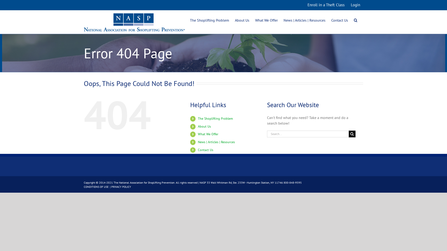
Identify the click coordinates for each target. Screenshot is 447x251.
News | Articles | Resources (216, 142)
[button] (355, 19)
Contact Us (205, 150)
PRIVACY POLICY (121, 186)
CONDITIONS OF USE (96, 186)
